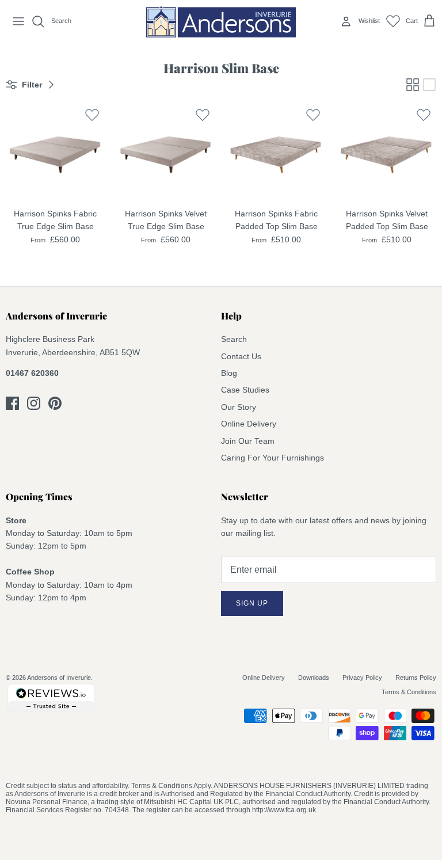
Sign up (252, 603)
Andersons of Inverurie (59, 677)
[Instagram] (33, 403)
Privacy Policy (362, 677)
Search (234, 339)
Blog (229, 373)
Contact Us (241, 356)
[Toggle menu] (18, 21)
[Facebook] (12, 403)
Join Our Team (248, 441)
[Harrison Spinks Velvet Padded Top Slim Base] (386, 151)
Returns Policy (415, 677)
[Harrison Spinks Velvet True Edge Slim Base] (165, 151)
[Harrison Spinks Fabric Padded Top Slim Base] (276, 151)
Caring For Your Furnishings (272, 457)
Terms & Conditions (409, 691)
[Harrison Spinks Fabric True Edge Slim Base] (55, 151)
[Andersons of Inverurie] (221, 21)
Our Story (238, 407)
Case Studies (245, 389)
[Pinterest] (55, 403)
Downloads (313, 677)
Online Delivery (248, 423)
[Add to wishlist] (92, 115)
